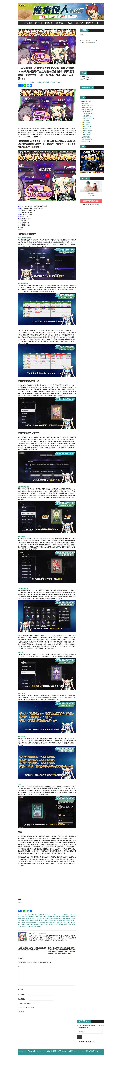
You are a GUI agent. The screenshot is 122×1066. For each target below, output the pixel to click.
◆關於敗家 (79, 23)
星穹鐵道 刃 (41, 914)
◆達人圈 (69, 23)
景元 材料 (64, 914)
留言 (19, 966)
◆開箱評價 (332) (87, 124)
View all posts (42, 933)
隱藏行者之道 (33, 918)
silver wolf (50, 914)
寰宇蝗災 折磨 (21, 918)
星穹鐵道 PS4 (37, 924)
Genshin (23, 922)
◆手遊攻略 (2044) (88, 112)
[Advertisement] (47, 884)
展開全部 (82, 101)
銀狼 (55, 914)
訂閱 (80, 1037)
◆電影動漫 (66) (87, 137)
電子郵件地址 (21, 994)
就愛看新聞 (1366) (88, 105)
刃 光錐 (50, 920)
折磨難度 (63, 918)
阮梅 (38, 918)
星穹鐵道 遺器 (31, 916)
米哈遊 (43, 922)
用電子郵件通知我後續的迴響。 (28, 1003)
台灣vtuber (49, 922)
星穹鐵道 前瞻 (60, 920)
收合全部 (88, 101)
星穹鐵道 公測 (44, 924)
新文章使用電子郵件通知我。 (28, 1007)
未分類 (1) (85, 103)
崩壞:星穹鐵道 (41, 82)
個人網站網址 (21, 999)
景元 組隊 (69, 914)
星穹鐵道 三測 (52, 924)
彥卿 (32, 926)
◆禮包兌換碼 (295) (88, 109)
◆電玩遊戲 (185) (87, 126)
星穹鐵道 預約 (59, 924)
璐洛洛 (32, 82)
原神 (19, 922)
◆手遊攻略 (38, 23)
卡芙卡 (46, 914)
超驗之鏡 (42, 918)
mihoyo (65, 922)
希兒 (32, 924)
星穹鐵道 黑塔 (26, 924)
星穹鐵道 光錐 (38, 916)
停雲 (26, 926)
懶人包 (72, 920)
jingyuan (59, 914)
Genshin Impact (30, 922)
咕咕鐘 (27, 918)
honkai (66, 920)
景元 (23, 926)
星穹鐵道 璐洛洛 (71, 916)
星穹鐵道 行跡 (23, 916)
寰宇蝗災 (27, 920)
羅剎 (69, 920)
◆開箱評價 (48, 23)
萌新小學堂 (55, 916)
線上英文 (82, 182)
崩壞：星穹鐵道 (63, 916)
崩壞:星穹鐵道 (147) (89, 114)
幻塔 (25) (86, 120)
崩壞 (69, 922)
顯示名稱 (20, 989)
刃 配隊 (46, 920)
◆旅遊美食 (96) (87, 135)
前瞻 (58, 922)
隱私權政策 (89, 1051)
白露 (35, 926)
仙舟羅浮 (39, 926)
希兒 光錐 (27, 914)
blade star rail (33, 920)
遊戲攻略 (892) (87, 141)
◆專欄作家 (52, 82)
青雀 (29, 926)
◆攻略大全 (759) (87, 139)
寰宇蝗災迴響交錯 (55, 918)
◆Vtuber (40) (86, 122)
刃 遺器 (54, 920)
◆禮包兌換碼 (28, 23)
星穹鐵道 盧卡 (33, 914)
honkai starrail (67, 924)
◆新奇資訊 (59, 23)
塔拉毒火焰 (48, 918)
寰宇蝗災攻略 (69, 918)
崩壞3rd (54, 922)
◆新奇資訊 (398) (87, 130)
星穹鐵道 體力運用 (47, 916)
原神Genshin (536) (89, 118)
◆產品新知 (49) (87, 133)
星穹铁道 (20, 924)
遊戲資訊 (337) (88, 116)
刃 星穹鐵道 (40, 920)
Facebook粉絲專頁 (87, 88)
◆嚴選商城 (89, 23)
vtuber (40, 922)
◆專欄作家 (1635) (87, 107)
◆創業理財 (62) (87, 128)
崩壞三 (61, 922)
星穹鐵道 (73, 922)
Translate (92, 42)
